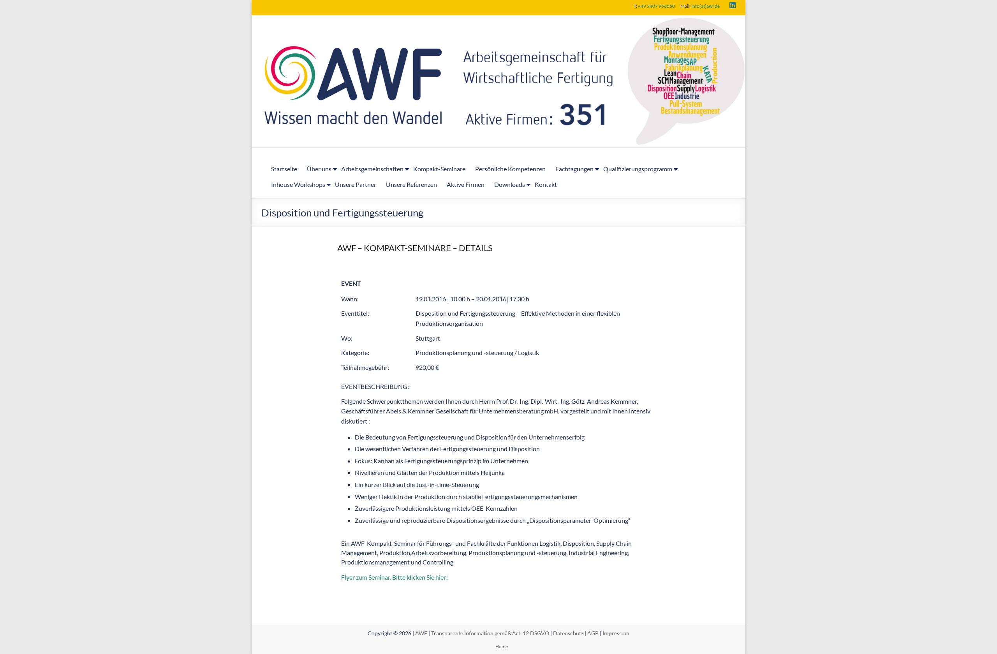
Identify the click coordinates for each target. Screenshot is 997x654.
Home (501, 646)
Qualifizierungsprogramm (637, 168)
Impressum (615, 633)
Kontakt (546, 184)
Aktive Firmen (465, 184)
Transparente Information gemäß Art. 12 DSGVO (490, 633)
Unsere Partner (355, 184)
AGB (593, 633)
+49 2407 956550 (656, 6)
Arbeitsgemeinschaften (372, 168)
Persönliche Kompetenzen (510, 168)
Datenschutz (568, 633)
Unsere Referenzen (411, 184)
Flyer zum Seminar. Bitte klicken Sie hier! (394, 577)
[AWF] (498, 21)
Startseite (284, 168)
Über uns (319, 168)
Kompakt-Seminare (439, 168)
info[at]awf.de (705, 6)
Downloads (509, 184)
